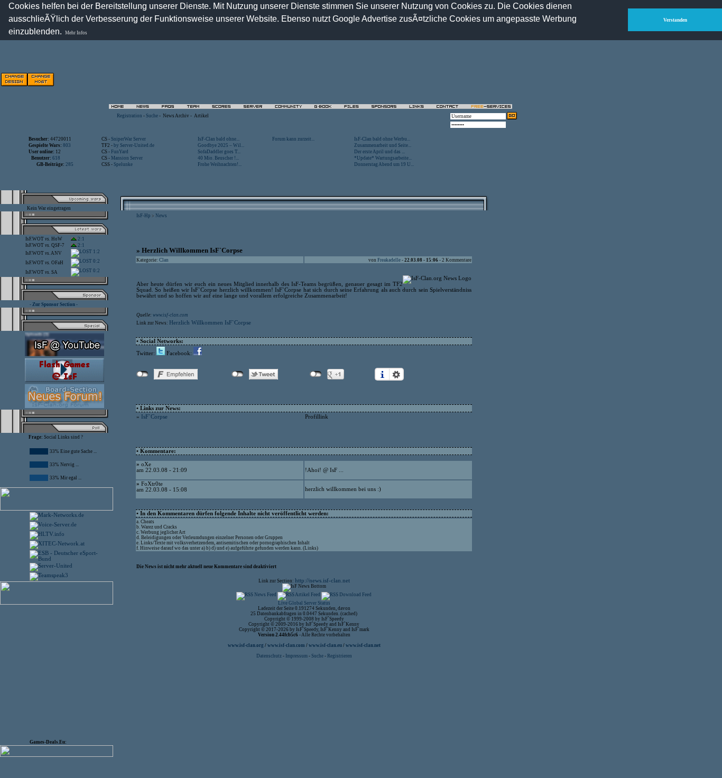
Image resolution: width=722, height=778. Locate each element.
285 (69, 164)
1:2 (96, 251)
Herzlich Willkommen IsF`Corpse (210, 323)
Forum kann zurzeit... (293, 139)
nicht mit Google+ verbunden (316, 374)
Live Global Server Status (304, 603)
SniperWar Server (128, 139)
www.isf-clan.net (363, 645)
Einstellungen (396, 374)
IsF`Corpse (154, 417)
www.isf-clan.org (246, 645)
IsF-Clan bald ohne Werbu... (382, 139)
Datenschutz (269, 656)
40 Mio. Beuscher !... (218, 158)
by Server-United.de (134, 145)
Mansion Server (127, 158)
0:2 (96, 261)
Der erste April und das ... (379, 151)
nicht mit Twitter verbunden (238, 374)
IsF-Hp (143, 215)
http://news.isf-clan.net (322, 581)
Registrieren (339, 656)
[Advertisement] (397, 79)
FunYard (119, 151)
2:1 (81, 239)
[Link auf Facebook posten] (197, 353)
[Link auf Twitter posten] (160, 353)
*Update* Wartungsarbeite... (383, 158)
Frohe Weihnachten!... (220, 164)
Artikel (201, 115)
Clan (164, 260)
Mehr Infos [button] (76, 32)
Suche (152, 115)
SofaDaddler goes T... (219, 151)
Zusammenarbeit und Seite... (382, 145)
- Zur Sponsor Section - (54, 304)
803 (67, 145)
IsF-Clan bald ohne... (218, 139)
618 (56, 158)
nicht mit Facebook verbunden (142, 374)
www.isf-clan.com (170, 315)
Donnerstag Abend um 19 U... (384, 164)
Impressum (296, 656)
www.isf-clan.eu (325, 645)
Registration (129, 115)
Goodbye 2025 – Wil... (221, 145)
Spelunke (123, 164)
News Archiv (176, 115)
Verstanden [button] (675, 20)
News (161, 215)
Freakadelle (389, 260)
